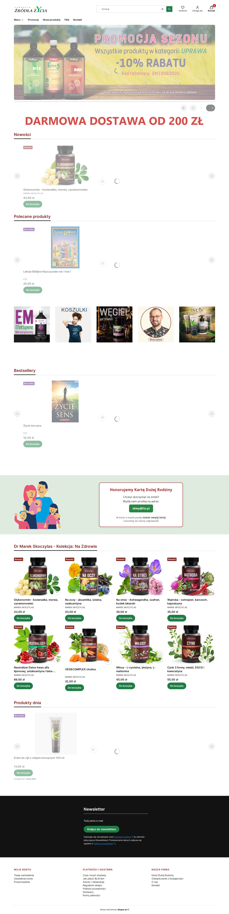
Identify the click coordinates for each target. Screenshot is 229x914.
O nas (155, 881)
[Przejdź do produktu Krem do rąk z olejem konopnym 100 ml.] (56, 734)
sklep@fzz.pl (141, 508)
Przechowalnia (22, 881)
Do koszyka (32, 204)
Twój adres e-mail (93, 820)
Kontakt (156, 885)
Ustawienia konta (23, 878)
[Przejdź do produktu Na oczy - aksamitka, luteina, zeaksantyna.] (89, 576)
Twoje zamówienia (24, 875)
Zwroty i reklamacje (93, 881)
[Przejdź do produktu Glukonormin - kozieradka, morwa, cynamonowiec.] (65, 165)
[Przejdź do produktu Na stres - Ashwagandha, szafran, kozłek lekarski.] (140, 576)
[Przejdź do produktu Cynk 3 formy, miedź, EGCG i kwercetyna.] (191, 644)
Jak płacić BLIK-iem (93, 878)
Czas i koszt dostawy (94, 875)
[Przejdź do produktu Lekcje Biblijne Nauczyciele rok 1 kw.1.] (65, 247)
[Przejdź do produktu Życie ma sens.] (65, 401)
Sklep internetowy (113, 909)
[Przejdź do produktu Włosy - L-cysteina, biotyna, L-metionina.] (140, 644)
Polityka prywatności (103, 843)
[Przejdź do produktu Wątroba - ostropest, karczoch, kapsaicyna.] (191, 576)
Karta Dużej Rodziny (163, 875)
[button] (169, 9)
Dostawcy (88, 892)
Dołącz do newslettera (101, 829)
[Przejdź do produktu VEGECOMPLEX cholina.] (89, 645)
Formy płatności (91, 895)
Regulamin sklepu (122, 837)
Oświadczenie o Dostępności (167, 878)
